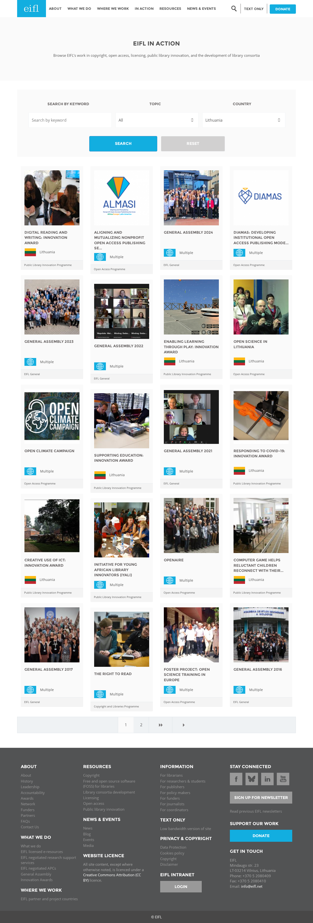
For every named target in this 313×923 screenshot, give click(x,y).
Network (28, 803)
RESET (193, 143)
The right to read (113, 673)
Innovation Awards (37, 879)
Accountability (33, 792)
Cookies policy (172, 853)
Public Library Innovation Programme (48, 265)
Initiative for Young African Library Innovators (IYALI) (115, 569)
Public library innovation (103, 809)
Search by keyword (68, 104)
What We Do (79, 8)
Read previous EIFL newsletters (256, 811)
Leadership (30, 786)
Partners (28, 815)
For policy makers (175, 792)
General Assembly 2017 (48, 669)
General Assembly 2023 (49, 341)
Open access (93, 803)
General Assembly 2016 (258, 669)
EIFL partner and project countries (49, 898)
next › (161, 724)
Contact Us (30, 826)
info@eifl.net (251, 886)
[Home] (31, 8)
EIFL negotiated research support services (48, 860)
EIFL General (171, 265)
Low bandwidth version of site (185, 828)
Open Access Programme (109, 269)
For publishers (172, 786)
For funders (170, 798)
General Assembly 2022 (118, 346)
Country (242, 104)
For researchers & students (182, 781)
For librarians (171, 775)
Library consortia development (109, 792)
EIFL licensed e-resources (42, 851)
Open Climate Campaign (49, 451)
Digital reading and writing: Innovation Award (45, 237)
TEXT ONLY (254, 9)
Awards (27, 798)
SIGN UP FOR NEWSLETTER (261, 797)
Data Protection (173, 847)
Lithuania (47, 252)
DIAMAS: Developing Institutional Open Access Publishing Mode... (261, 237)
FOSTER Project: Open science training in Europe (187, 674)
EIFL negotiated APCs (38, 868)
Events (88, 839)
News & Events (201, 8)
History (27, 781)
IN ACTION (144, 8)
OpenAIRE (174, 560)
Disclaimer (169, 864)
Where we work (113, 8)
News (87, 828)
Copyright (91, 775)
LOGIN (181, 886)
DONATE (282, 9)
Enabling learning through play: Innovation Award (191, 346)
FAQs (25, 821)
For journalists (172, 803)
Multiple (102, 256)
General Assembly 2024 (188, 232)
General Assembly (36, 874)
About (55, 8)
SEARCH (123, 143)
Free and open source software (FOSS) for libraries (109, 784)
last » (184, 724)
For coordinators (174, 809)
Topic (155, 104)
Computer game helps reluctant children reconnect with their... (258, 565)
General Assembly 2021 (188, 451)
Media (88, 845)
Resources (170, 8)
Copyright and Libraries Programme (116, 706)
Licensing (91, 797)
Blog (87, 833)
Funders (27, 809)
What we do (31, 845)
